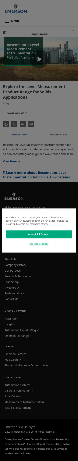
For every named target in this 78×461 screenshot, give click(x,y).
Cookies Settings (39, 244)
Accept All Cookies (39, 234)
